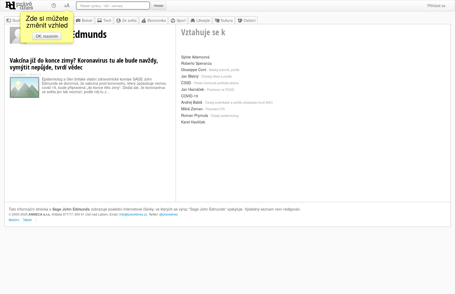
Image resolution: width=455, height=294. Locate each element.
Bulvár (87, 20)
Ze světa (129, 20)
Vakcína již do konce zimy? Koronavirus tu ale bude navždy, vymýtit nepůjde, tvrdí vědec (84, 63)
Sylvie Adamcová (195, 56)
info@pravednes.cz (133, 214)
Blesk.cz (35, 74)
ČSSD (186, 82)
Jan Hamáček (192, 89)
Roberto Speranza (196, 63)
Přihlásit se (436, 5)
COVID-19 (189, 95)
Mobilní (14, 219)
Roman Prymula (194, 115)
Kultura (227, 20)
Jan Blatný (190, 76)
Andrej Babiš (191, 102)
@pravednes (168, 214)
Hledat (158, 5)
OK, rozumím (47, 36)
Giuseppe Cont (193, 69)
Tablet (27, 219)
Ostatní (250, 20)
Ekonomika (156, 20)
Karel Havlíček (193, 121)
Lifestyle (203, 20)
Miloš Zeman (192, 108)
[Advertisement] (313, 162)
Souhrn (18, 20)
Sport (181, 20)
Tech (107, 20)
